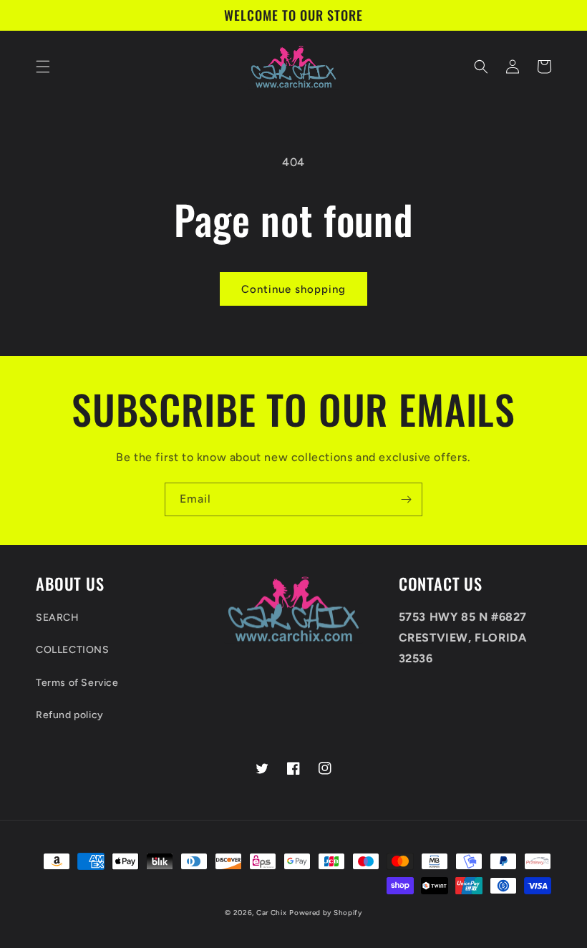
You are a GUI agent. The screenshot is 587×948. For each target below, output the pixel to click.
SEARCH (57, 617)
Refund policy (70, 715)
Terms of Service (77, 683)
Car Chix (271, 912)
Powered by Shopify (325, 912)
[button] (43, 66)
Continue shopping (293, 289)
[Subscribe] (406, 499)
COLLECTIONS (73, 650)
